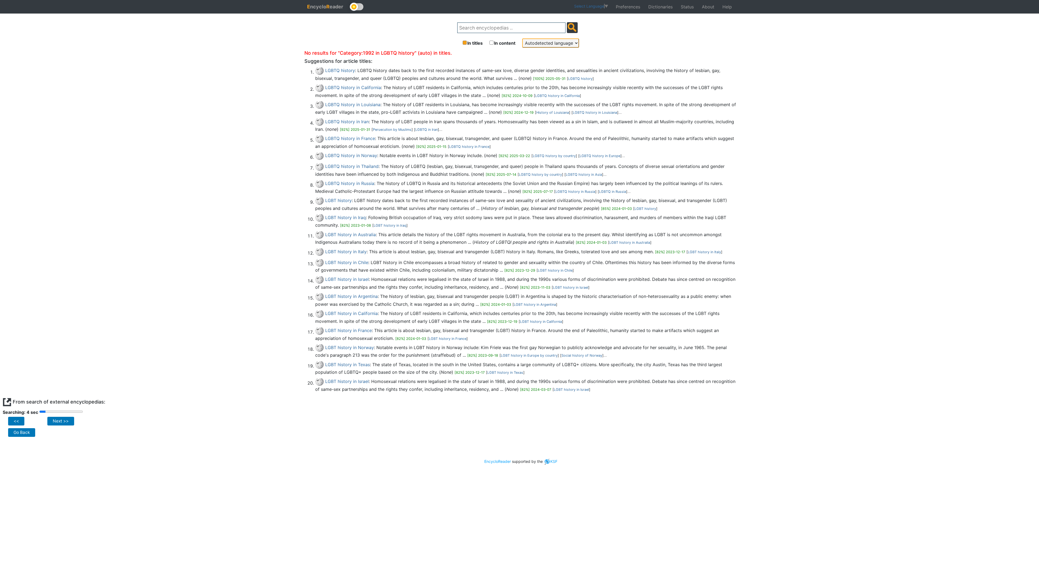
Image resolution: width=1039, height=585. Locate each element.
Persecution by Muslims (392, 130)
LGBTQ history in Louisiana (352, 104)
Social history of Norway (581, 355)
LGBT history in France (348, 330)
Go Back (22, 432)
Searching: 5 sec (20, 412)
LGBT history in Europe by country (529, 355)
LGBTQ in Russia (612, 192)
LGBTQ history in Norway (351, 155)
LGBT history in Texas (347, 364)
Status (687, 6)
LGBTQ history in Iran (347, 121)
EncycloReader (497, 461)
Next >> (61, 421)
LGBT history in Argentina (351, 296)
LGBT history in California (351, 313)
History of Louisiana (552, 112)
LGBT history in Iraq (345, 217)
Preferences (628, 6)
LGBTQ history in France (350, 138)
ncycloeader (325, 6)
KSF (553, 461)
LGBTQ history (340, 70)
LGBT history (338, 200)
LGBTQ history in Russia (349, 183)
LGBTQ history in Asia (584, 175)
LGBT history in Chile (346, 262)
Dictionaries (660, 6)
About (708, 6)
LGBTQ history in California (353, 87)
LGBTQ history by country (554, 156)
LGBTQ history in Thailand (352, 166)
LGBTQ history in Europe (600, 156)
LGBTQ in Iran (426, 130)
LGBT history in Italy (346, 251)
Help (727, 6)
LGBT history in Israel (347, 279)
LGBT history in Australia (350, 234)
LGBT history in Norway (349, 347)
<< (16, 421)
